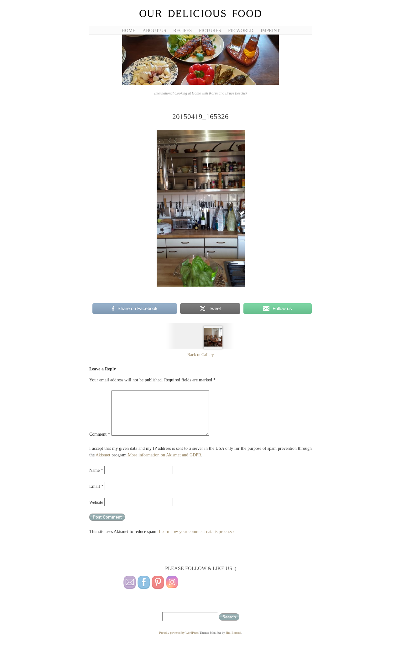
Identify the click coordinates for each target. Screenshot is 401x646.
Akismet (103, 455)
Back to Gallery (200, 354)
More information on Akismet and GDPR (164, 455)
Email (96, 486)
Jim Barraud (233, 632)
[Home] (200, 83)
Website (96, 502)
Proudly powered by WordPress (179, 632)
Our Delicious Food (200, 13)
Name (96, 470)
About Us (154, 30)
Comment (99, 434)
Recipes (182, 30)
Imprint (270, 30)
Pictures (210, 30)
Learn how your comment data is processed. (198, 531)
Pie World (240, 30)
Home (128, 30)
